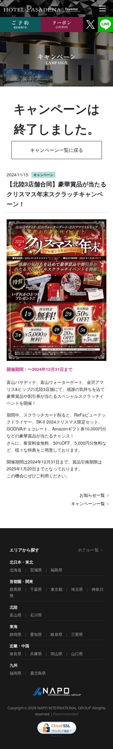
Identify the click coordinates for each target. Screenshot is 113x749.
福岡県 (15, 673)
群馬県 (15, 589)
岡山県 (56, 653)
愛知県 (36, 634)
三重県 (77, 634)
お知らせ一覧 (92, 495)
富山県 (15, 615)
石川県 (36, 615)
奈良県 (15, 653)
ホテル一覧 (88, 550)
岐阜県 (56, 634)
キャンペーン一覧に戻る (56, 149)
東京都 (56, 589)
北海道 (15, 570)
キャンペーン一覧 (88, 503)
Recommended (65, 713)
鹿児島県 (38, 673)
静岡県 (15, 634)
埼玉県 (77, 589)
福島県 (56, 570)
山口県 (77, 653)
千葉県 (36, 589)
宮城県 (36, 570)
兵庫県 (36, 653)
